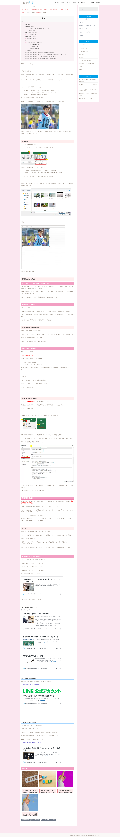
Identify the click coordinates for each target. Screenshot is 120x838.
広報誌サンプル (75, 2)
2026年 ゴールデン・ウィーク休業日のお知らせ (88, 85)
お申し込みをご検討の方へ (35, 44)
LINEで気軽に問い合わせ (34, 46)
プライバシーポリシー (96, 835)
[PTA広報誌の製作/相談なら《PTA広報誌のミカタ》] (26, 2)
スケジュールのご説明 (84, 32)
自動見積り (68, 2)
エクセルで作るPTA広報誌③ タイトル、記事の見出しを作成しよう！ (40, 56)
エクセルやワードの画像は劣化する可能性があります (38, 28)
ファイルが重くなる (45, 819)
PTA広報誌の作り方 (25, 819)
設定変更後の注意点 (32, 38)
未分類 (80, 69)
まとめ (26, 40)
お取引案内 (56, 2)
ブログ (80, 66)
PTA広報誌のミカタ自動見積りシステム (31, 742)
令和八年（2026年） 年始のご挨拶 (87, 98)
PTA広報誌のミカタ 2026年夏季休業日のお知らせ (88, 80)
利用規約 (90, 835)
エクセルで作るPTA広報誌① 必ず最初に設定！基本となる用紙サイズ (40, 58)
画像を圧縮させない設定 (30, 36)
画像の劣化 (53, 819)
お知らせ (81, 57)
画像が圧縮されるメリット (33, 30)
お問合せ (92, 2)
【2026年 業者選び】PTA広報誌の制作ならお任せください (88, 90)
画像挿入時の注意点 (29, 26)
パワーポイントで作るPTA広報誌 (86, 63)
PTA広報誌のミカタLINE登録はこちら (30, 684)
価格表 (62, 2)
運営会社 (98, 2)
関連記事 (29, 50)
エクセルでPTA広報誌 (35, 819)
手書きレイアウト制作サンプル (87, 25)
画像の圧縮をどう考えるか (31, 32)
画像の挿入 (27, 24)
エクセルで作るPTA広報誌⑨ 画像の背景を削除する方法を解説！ (39, 52)
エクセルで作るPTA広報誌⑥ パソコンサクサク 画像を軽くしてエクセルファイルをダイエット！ (47, 54)
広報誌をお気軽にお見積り (35, 48)
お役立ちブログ (84, 2)
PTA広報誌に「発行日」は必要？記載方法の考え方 (88, 94)
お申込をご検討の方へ (84, 19)
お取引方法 (81, 54)
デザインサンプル (83, 28)
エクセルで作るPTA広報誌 (28, 6)
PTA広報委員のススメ (84, 44)
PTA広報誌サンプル (83, 51)
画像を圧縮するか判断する (33, 34)
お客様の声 (82, 35)
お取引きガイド (83, 22)
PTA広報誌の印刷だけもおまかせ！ (35, 42)
